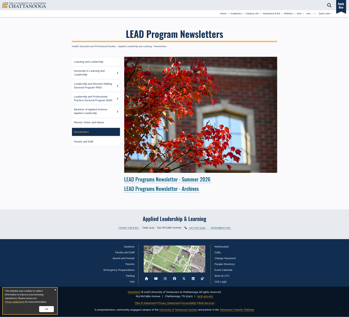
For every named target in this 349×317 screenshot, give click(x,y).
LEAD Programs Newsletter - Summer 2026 (168, 179)
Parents (130, 264)
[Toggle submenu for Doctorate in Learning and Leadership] (117, 72)
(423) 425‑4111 (205, 296)
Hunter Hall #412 (129, 227)
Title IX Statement (145, 303)
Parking (130, 275)
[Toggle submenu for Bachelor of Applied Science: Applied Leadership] (117, 111)
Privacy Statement (169, 303)
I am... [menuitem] (308, 13)
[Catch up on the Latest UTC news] (202, 278)
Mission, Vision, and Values (89, 122)
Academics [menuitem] (236, 13)
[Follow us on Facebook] (174, 278)
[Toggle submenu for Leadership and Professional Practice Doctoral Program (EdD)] (117, 98)
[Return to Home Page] (146, 278)
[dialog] (30, 301)
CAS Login (220, 281)
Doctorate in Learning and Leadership (89, 72)
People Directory (224, 264)
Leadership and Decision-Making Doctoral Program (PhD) (93, 85)
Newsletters (160, 46)
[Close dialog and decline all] (55, 289)
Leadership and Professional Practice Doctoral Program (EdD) (93, 98)
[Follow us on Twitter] (184, 278)
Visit (132, 281)
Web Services (206, 303)
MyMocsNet (221, 246)
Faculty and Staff (83, 141)
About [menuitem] (223, 13)
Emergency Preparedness (119, 270)
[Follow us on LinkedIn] (193, 278)
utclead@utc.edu (220, 227)
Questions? (134, 292)
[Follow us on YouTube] (156, 278)
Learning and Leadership (88, 61)
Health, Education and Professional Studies (94, 46)
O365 (217, 252)
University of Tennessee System (178, 309)
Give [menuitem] (299, 13)
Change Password (225, 258)
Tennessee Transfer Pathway (237, 309)
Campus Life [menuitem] (252, 13)
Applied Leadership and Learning (135, 46)
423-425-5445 (197, 227)
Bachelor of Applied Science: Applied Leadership (91, 111)
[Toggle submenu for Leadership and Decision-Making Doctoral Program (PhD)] (117, 85)
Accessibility (189, 303)
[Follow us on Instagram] (165, 278)
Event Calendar (223, 270)
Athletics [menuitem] (288, 13)
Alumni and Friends (123, 258)
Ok (46, 309)
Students (129, 246)
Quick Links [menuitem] (323, 13)
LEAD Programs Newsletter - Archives (162, 188)
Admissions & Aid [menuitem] (271, 13)
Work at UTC (221, 275)
